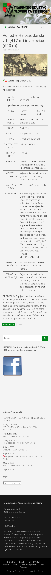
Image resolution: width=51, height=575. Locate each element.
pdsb (4, 50)
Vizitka (15, 564)
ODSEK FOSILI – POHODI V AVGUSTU (19, 443)
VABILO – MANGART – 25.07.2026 (17, 465)
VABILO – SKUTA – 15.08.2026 (16, 436)
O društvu (11, 562)
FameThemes (39, 571)
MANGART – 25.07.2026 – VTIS (16, 449)
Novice (20, 324)
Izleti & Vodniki (34, 562)
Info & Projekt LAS (29, 564)
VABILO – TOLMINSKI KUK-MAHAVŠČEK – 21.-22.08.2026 (20, 428)
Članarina (23, 567)
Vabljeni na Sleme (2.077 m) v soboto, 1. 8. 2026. (23, 457)
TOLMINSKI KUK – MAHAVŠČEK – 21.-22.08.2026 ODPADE (24, 419)
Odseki (21, 562)
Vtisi (42, 564)
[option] (27, 27)
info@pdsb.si (9, 526)
